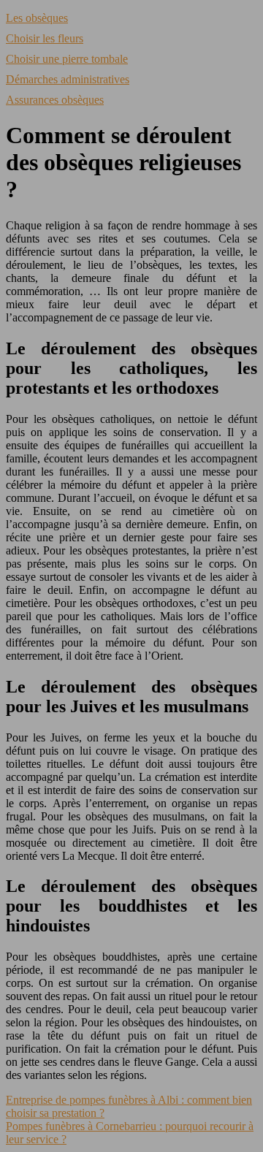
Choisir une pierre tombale (67, 59)
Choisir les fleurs (44, 38)
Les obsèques (37, 18)
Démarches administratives (67, 79)
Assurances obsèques (55, 100)
